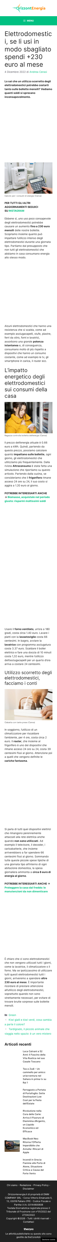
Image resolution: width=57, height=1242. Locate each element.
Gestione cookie (48, 1239)
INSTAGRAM (16, 210)
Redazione (25, 1185)
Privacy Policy (40, 1185)
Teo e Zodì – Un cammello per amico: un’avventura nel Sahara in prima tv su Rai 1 (34, 1075)
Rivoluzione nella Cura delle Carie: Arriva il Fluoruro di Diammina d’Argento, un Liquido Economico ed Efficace (34, 1121)
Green (12, 1015)
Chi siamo (12, 1185)
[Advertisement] (28, 131)
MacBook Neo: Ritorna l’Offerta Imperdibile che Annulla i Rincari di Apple (33, 1145)
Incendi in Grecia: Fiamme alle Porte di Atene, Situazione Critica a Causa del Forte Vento (34, 1166)
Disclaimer (28, 1188)
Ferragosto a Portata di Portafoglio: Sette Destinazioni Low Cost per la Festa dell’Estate (34, 1096)
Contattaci (28, 1221)
